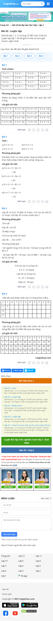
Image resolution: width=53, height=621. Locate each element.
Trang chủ (5, 556)
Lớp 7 (3, 566)
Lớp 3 (20, 571)
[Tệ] (33, 130)
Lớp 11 (39, 556)
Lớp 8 (38, 561)
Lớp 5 (38, 566)
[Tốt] (42, 130)
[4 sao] (22, 375)
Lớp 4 (3, 571)
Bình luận (18, 370)
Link (15, 465)
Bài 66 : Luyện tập (13, 416)
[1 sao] (12, 375)
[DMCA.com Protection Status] (29, 613)
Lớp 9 (20, 561)
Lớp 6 (20, 566)
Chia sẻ (7, 370)
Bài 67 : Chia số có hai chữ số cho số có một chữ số (27, 425)
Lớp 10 (4, 561)
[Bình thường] (38, 130)
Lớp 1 (3, 576)
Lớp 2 (38, 571)
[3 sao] (19, 375)
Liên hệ (5, 589)
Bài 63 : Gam (10, 388)
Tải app (24, 576)
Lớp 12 (21, 556)
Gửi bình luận (9, 534)
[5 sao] (25, 375)
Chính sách (7, 594)
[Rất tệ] (29, 130)
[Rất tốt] (46, 130)
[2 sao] (15, 375)
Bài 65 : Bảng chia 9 (13, 405)
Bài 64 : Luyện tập (13, 397)
